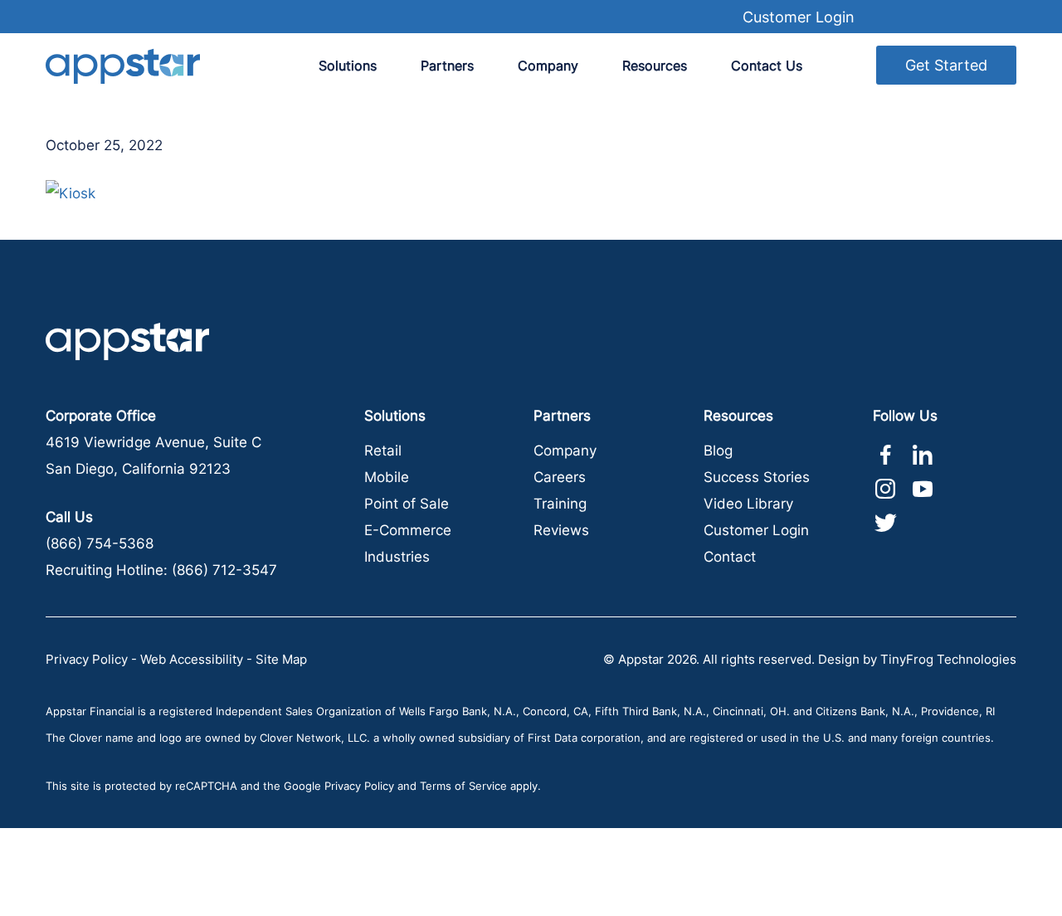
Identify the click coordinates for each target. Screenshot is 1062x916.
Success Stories (757, 477)
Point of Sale (406, 503)
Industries (397, 556)
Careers (559, 477)
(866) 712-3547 (224, 570)
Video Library (748, 503)
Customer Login (799, 17)
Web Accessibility (191, 659)
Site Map (281, 659)
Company (565, 450)
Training (560, 503)
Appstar (123, 66)
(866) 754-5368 (99, 543)
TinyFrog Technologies (948, 659)
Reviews (561, 530)
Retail (383, 450)
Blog (718, 450)
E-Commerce (407, 530)
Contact (730, 556)
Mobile (386, 477)
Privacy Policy (87, 659)
